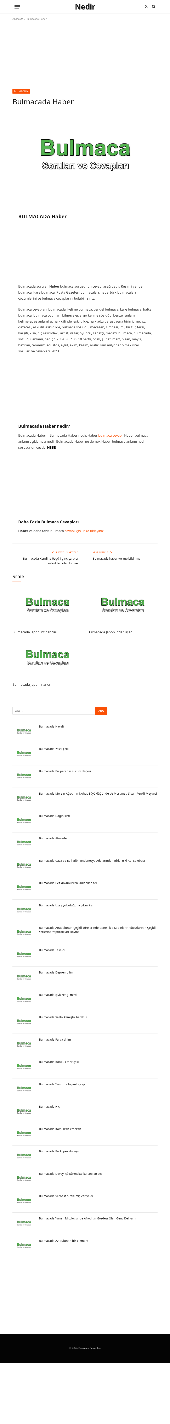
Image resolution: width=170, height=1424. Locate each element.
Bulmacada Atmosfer (53, 838)
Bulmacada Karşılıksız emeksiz (60, 1129)
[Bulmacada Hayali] (23, 732)
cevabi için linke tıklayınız (84, 531)
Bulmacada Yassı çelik (54, 749)
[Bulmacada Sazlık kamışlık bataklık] (23, 1022)
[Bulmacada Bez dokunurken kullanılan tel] (23, 888)
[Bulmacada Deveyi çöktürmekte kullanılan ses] (23, 1179)
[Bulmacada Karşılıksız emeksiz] (23, 1134)
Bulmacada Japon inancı (31, 684)
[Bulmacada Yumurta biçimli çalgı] (23, 1090)
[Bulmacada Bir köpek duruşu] (23, 1157)
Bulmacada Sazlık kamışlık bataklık (63, 1017)
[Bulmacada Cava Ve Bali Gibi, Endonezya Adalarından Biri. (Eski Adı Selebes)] (23, 866)
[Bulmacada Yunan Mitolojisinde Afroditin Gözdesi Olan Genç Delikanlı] (23, 1224)
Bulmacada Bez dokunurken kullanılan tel (68, 883)
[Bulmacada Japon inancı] (47, 659)
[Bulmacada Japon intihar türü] (47, 607)
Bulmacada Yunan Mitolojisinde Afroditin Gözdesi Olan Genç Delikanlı (87, 1218)
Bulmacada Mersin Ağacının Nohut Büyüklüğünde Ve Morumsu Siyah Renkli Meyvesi (98, 793)
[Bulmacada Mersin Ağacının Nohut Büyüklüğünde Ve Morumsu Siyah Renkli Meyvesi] (23, 799)
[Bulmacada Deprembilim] (23, 978)
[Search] (153, 6)
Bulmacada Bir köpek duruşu (59, 1151)
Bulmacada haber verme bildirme (116, 558)
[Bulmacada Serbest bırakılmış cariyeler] (23, 1201)
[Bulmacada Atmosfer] (23, 844)
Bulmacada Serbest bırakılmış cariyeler (66, 1196)
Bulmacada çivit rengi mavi (58, 995)
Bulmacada (21, 91)
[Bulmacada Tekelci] (23, 955)
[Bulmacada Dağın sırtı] (23, 821)
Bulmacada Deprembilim (56, 972)
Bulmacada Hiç (49, 1106)
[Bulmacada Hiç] (23, 1112)
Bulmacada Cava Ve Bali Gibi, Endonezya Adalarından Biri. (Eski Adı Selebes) (92, 861)
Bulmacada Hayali (51, 726)
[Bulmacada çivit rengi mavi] (23, 1000)
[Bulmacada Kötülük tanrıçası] (23, 1067)
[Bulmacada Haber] (85, 158)
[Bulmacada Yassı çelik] (23, 754)
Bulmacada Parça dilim (55, 1039)
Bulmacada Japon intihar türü (35, 632)
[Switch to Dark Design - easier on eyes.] (146, 6)
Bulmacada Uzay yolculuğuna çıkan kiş (66, 905)
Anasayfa (17, 19)
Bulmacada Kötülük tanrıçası (59, 1062)
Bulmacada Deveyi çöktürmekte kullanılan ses (70, 1174)
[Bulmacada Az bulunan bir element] (23, 1246)
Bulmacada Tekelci (52, 950)
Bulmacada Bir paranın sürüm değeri (65, 771)
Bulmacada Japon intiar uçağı (110, 632)
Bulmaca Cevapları (89, 1348)
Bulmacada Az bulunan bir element (63, 1241)
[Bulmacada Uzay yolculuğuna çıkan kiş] (23, 911)
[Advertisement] (85, 58)
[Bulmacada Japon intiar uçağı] (123, 607)
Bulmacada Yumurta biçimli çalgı (62, 1084)
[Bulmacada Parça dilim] (23, 1045)
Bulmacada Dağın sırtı (54, 816)
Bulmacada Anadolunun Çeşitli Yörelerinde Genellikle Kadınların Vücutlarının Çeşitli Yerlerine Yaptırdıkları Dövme (97, 930)
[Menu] (17, 6)
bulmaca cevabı (110, 435)
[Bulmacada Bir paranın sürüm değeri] (23, 776)
